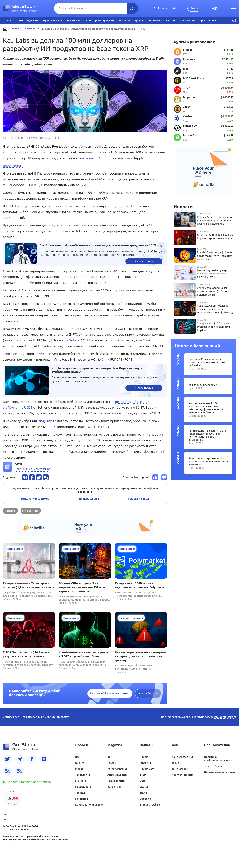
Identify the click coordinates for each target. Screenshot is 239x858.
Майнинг (124, 20)
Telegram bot (180, 768)
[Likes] (155, 477)
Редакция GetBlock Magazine (32, 468)
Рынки (31, 28)
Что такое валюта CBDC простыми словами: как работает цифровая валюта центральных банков (205, 408)
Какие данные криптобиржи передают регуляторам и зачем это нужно (208, 461)
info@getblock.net (225, 716)
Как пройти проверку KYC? (204, 384)
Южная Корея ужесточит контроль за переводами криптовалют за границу (141, 656)
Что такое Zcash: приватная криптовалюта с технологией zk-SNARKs (206, 362)
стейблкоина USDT (17, 407)
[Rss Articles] (19, 771)
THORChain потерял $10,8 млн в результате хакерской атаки (26, 654)
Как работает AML (183, 756)
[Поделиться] (25, 477)
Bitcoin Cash (147, 768)
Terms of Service (214, 765)
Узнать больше (148, 693)
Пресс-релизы (208, 20)
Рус (5, 814)
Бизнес (79, 762)
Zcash (143, 774)
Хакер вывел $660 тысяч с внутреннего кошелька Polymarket (140, 585)
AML (175, 8)
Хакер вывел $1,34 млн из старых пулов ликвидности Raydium (213, 327)
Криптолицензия (182, 774)
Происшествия (52, 20)
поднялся (46, 421)
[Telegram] (19, 759)
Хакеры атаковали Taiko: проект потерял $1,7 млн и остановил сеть (28, 585)
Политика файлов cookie (219, 771)
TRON (143, 792)
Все (77, 756)
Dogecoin (145, 798)
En (4, 818)
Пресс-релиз (13, 165)
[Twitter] (7, 759)
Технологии (74, 20)
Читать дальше (144, 261)
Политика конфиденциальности (218, 758)
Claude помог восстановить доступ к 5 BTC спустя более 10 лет (84, 654)
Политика (155, 20)
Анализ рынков (117, 774)
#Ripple (10, 510)
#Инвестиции (30, 510)
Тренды (139, 20)
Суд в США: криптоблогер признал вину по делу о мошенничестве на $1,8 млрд (215, 309)
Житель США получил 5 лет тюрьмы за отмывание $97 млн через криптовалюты (82, 587)
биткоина (122, 401)
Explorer (159, 8)
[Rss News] (7, 771)
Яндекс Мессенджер (35, 498)
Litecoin (144, 786)
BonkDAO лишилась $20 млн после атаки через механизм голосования (214, 256)
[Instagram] (44, 759)
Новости (9, 20)
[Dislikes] (164, 477)
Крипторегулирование (100, 20)
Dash (142, 780)
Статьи (170, 20)
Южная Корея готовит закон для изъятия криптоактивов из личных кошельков (214, 220)
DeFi (35, 185)
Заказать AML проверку (104, 693)
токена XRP (91, 158)
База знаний (187, 20)
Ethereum (139, 401)
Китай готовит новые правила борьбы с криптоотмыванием (215, 236)
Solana (74, 340)
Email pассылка (88, 498)
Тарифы (177, 762)
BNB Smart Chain (150, 804)
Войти (194, 8)
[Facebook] (31, 759)
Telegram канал (138, 498)
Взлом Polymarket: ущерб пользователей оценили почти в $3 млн (212, 273)
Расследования (28, 20)
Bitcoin (144, 756)
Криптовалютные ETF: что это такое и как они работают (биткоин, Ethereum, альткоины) (207, 435)
